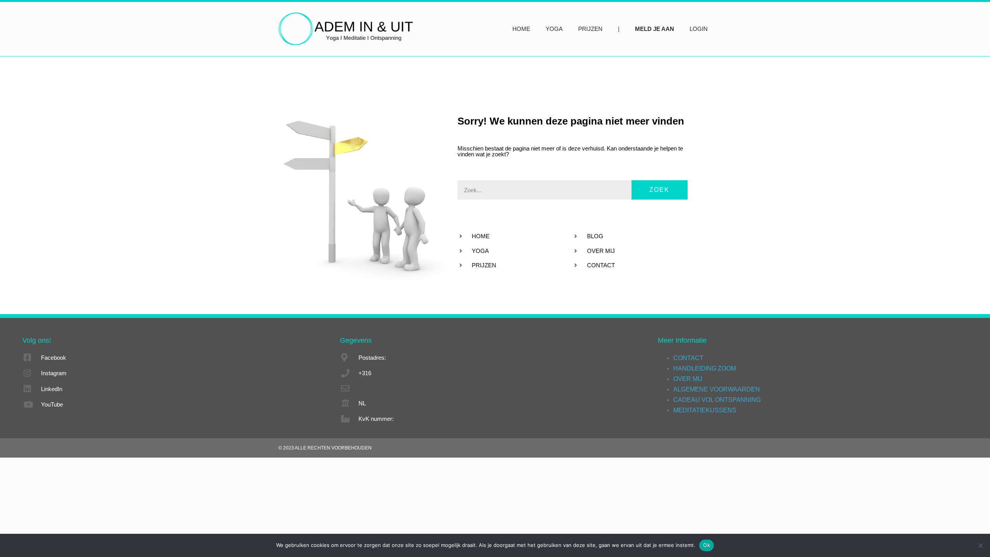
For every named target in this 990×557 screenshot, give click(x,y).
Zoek (659, 189)
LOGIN (699, 29)
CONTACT (688, 358)
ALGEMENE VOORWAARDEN (716, 389)
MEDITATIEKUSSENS (704, 410)
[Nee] (980, 545)
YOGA (554, 29)
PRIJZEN (590, 29)
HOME (521, 29)
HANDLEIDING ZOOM (704, 368)
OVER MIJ (687, 379)
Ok (706, 545)
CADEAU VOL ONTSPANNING (717, 399)
